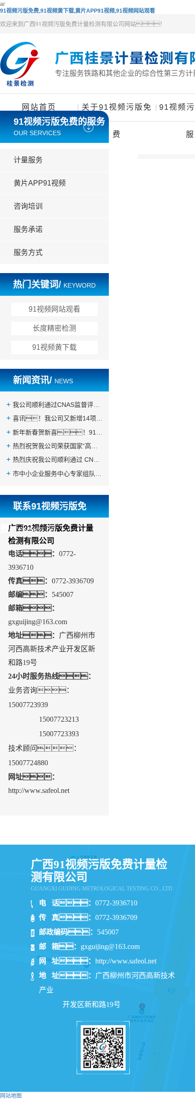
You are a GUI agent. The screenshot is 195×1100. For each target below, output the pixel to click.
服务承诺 (28, 229)
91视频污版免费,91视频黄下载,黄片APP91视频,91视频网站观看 (77, 11)
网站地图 (11, 1096)
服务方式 (28, 252)
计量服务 (28, 160)
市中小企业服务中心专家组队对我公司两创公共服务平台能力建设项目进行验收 (57, 473)
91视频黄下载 (54, 347)
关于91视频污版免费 (117, 112)
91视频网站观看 (54, 309)
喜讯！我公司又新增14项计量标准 (57, 418)
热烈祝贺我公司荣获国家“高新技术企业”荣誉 (57, 446)
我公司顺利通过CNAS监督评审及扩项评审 (57, 404)
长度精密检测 (54, 328)
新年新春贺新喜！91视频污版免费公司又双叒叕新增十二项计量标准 (57, 432)
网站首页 (39, 107)
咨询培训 (28, 206)
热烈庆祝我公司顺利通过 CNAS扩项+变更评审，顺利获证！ (57, 459)
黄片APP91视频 (40, 183)
